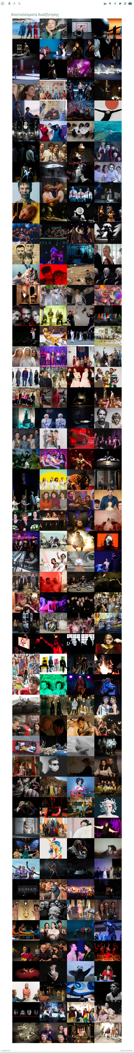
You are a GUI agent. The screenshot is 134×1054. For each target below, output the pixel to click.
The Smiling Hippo (129, 1050)
